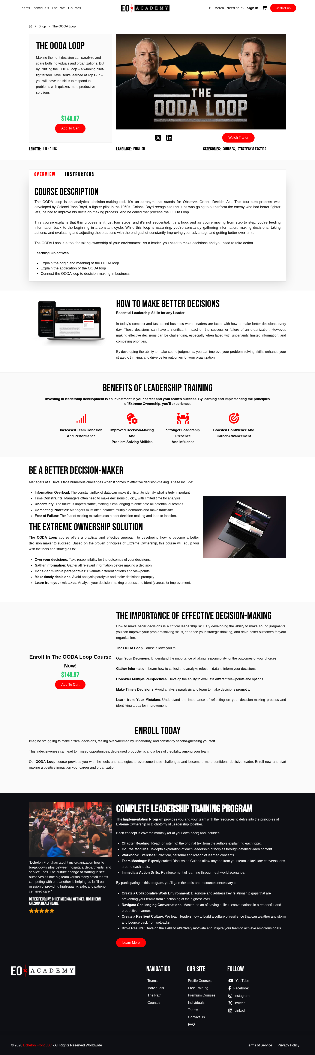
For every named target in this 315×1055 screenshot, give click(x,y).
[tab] (44, 175)
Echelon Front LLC (37, 1045)
